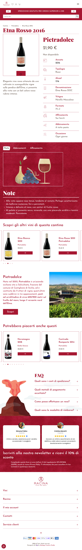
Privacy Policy (35, 464)
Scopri (10, 312)
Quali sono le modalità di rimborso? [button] (54, 410)
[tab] (3, 263)
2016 (58, 63)
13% (57, 81)
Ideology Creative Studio (47, 545)
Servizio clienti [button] (11, 524)
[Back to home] (6, 4)
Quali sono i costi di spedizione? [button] (52, 381)
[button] (78, 4)
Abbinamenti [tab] (19, 148)
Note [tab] (6, 148)
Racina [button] (6, 499)
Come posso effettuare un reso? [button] (52, 401)
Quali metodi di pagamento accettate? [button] (50, 391)
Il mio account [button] (10, 507)
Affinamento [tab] (36, 148)
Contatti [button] (7, 516)
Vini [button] (5, 490)
